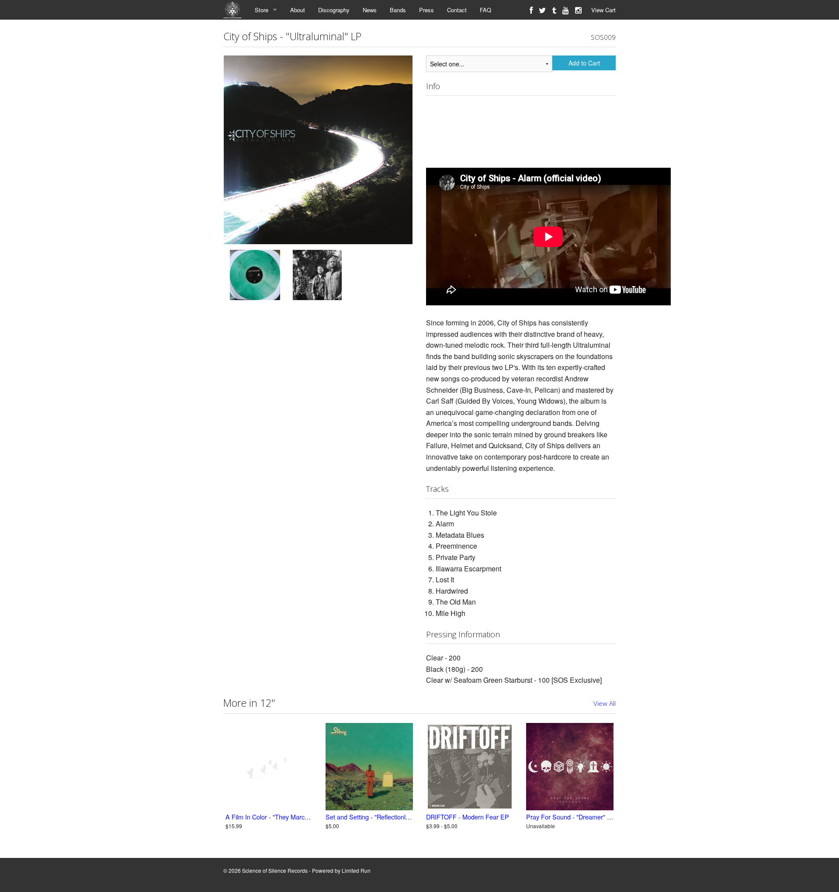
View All (604, 703)
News (370, 10)
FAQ (485, 10)
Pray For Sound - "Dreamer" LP (570, 816)
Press (426, 10)
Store (261, 10)
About (297, 10)
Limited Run (356, 870)
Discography (334, 10)
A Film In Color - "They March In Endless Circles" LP (298, 816)
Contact (457, 10)
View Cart (603, 10)
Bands (398, 10)
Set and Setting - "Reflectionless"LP (375, 816)
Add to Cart (584, 63)
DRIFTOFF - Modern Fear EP (467, 816)
